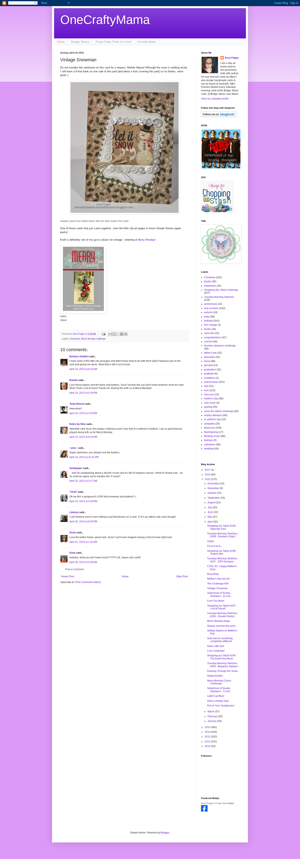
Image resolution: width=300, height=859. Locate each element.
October (212, 492)
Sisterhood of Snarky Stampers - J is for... (219, 690)
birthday (208, 320)
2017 (208, 469)
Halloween (210, 285)
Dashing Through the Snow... (223, 671)
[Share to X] (118, 334)
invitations (209, 377)
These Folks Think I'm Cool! (113, 41)
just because (211, 382)
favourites (209, 357)
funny (207, 361)
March (211, 711)
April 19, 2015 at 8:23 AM (83, 369)
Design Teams (80, 41)
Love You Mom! (215, 600)
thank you (209, 427)
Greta (72, 532)
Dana (72, 552)
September (214, 497)
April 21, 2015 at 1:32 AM (83, 542)
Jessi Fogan (231, 57)
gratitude (209, 373)
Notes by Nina (77, 424)
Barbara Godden (79, 356)
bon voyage (210, 324)
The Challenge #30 (218, 583)
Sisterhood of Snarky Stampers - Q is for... (219, 594)
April (210, 521)
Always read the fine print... (222, 625)
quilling (208, 406)
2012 (208, 736)
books (207, 329)
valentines (210, 444)
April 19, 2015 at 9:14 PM (83, 437)
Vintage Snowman (217, 588)
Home (61, 41)
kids (206, 386)
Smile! (210, 541)
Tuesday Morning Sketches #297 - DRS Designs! (222, 560)
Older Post (182, 576)
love (206, 390)
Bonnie (73, 380)
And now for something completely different (220, 640)
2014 (208, 727)
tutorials (208, 440)
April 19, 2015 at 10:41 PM (84, 457)
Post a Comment (74, 569)
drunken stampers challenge (220, 345)
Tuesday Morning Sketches (219, 297)
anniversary (210, 304)
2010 (208, 746)
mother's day (211, 398)
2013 (208, 732)
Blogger (165, 832)
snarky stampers (213, 415)
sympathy (209, 423)
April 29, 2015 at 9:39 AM (83, 562)
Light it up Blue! (215, 696)
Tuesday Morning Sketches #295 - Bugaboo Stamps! (222, 665)
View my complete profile (215, 98)
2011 (208, 741)
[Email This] (110, 334)
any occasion (211, 308)
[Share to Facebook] (122, 334)
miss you (209, 394)
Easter (207, 281)
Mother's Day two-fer (218, 578)
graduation (210, 369)
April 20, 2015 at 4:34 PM (83, 501)
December (214, 483)
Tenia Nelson (76, 403)
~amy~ (73, 448)
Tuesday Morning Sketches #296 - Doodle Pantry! (222, 615)
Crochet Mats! (147, 41)
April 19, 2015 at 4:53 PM (83, 413)
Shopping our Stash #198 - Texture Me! (222, 552)
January (212, 721)
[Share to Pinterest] (126, 334)
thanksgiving (211, 432)
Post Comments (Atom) (88, 582)
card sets (209, 333)
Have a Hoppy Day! (218, 700)
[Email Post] (103, 334)
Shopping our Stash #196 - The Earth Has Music (222, 657)
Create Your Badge (224, 803)
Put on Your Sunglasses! (220, 705)
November (214, 488)
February (213, 716)
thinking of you (212, 436)
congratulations (212, 337)
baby (207, 316)
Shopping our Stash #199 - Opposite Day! (222, 527)
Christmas (75, 338)
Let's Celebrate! (215, 650)
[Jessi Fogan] (204, 810)
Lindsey (74, 512)
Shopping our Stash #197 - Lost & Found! (222, 607)
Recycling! (213, 574)
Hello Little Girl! (215, 646)
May (210, 516)
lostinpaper (75, 468)
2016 (208, 474)
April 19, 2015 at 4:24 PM (83, 392)
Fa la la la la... (214, 546)
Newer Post (67, 576)
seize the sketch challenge (218, 411)
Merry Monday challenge (93, 338)
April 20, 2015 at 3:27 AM (83, 480)
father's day (210, 352)
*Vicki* (73, 491)
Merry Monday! (147, 239)
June (211, 512)
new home (210, 402)
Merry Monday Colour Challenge (219, 682)
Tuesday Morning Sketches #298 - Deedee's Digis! (222, 535)
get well (208, 365)
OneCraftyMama (105, 20)
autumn (208, 312)
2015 (208, 479)
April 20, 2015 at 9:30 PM (83, 521)
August (212, 502)
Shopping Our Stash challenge (221, 289)
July (210, 507)
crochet (208, 341)
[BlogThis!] (114, 334)
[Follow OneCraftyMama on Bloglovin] (218, 116)
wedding (209, 448)
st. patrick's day (212, 419)
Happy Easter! (215, 675)
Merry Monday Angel (218, 621)
